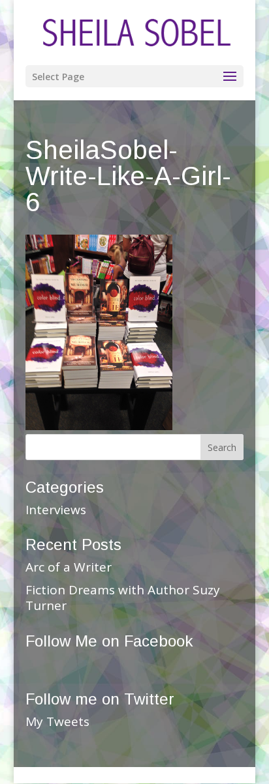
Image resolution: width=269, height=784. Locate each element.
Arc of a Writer (68, 567)
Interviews (55, 509)
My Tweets (57, 721)
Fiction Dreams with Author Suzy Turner (122, 598)
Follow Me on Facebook (109, 641)
